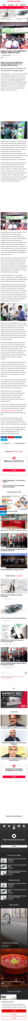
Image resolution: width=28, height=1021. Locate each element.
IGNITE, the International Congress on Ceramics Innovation (12, 640)
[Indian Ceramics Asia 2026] (14, 502)
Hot (16, 5)
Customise (14, 1014)
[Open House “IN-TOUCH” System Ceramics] (14, 521)
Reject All (14, 1018)
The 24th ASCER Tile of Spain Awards (12, 569)
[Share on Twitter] (4, 440)
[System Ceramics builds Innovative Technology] (8, 13)
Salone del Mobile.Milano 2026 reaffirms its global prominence (13, 550)
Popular (10, 5)
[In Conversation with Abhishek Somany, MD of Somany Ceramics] (14, 751)
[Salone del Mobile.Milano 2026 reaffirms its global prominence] (14, 540)
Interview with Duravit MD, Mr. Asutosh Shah (14, 728)
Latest (4, 5)
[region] (14, 1010)
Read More (10, 874)
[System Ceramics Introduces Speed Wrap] (14, 609)
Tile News (3, 528)
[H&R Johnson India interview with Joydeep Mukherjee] (14, 735)
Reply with (26, 673)
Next (27, 15)
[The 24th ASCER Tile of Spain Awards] (14, 560)
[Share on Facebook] (4, 437)
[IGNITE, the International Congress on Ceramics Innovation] (14, 631)
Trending (23, 5)
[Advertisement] (14, 106)
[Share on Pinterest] (11, 437)
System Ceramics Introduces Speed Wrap (13, 618)
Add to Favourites (20, 443)
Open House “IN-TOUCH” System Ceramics (14, 530)
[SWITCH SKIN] (24, 7)
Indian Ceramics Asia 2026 (9, 511)
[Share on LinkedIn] (18, 437)
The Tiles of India (14, 1)
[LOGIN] (26, 7)
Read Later (7, 443)
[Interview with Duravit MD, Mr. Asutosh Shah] (14, 721)
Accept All (14, 1010)
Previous (0, 15)
